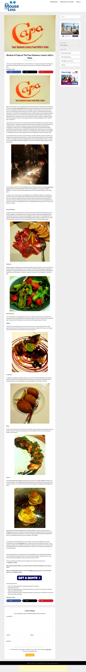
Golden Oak (20, 108)
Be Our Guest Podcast (66, 53)
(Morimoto (8, 532)
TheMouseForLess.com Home (67, 1)
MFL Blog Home (54, 1)
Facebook (10, 562)
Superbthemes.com (55, 663)
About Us (78, 1)
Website (8, 641)
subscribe (48, 649)
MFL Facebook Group (66, 57)
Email (32, 635)
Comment (9, 616)
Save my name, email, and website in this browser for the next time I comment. (30, 646)
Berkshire (21, 543)
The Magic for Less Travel (33, 570)
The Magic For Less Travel (67, 61)
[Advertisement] (43, 668)
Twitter (15, 562)
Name (8, 635)
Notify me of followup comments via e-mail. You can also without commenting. (31, 650)
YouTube (63, 65)
